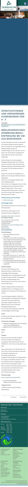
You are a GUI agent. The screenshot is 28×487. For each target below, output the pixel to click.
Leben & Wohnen (5, 69)
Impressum (3, 482)
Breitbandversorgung (7, 104)
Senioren (3, 93)
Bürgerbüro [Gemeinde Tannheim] (10, 216)
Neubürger (4, 59)
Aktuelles (3, 29)
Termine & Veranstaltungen (8, 71)
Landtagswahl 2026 (6, 68)
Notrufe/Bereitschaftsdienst (8, 49)
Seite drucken (13, 397)
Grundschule (4, 90)
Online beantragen (8, 200)
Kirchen (3, 74)
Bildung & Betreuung (6, 87)
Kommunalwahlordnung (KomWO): (10, 377)
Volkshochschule (5, 95)
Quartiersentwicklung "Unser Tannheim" (12, 83)
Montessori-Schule (6, 92)
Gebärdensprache (23, 482)
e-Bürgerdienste (5, 42)
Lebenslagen (4, 40)
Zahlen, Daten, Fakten (7, 26)
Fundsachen (4, 45)
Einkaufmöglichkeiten (7, 81)
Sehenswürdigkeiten (6, 78)
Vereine (3, 73)
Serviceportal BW (5, 36)
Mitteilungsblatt (5, 57)
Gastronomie (4, 80)
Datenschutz (24, 481)
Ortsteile (3, 23)
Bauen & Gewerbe (6, 97)
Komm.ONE (24, 483)
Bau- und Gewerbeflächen (8, 100)
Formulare (4, 43)
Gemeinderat (4, 54)
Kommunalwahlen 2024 (7, 64)
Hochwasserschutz (6, 102)
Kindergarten (4, 88)
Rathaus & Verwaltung (7, 28)
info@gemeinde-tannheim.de (10, 419)
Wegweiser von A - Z (6, 35)
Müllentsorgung (5, 47)
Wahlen (3, 61)
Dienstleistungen (5, 38)
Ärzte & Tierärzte (5, 76)
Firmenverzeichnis (6, 99)
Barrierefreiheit (9, 482)
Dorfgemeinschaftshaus (7, 52)
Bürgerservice (5, 31)
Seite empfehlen (23, 397)
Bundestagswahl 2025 (7, 66)
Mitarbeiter (4, 33)
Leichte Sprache (16, 482)
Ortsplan (3, 24)
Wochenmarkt (5, 85)
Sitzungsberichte (5, 55)
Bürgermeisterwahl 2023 (7, 62)
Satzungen (4, 50)
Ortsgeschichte (5, 21)
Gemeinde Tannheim (6, 19)
